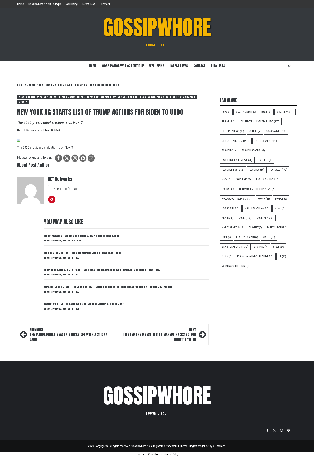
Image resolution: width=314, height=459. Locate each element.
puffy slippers (277, 227)
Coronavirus (276, 131)
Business (229, 121)
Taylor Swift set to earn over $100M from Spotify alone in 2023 (84, 304)
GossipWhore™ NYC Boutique (44, 4)
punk (226, 237)
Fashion (229, 150)
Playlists (218, 65)
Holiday (228, 189)
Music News (265, 217)
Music (245, 217)
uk (282, 256)
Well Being (72, 4)
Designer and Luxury (235, 140)
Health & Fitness (267, 179)
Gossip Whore (54, 240)
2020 (226, 111)
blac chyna (285, 111)
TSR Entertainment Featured (255, 256)
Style (278, 246)
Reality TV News (247, 237)
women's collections (236, 266)
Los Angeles (230, 208)
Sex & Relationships (235, 246)
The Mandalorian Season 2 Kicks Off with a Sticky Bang (68, 334)
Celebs (255, 131)
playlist (255, 227)
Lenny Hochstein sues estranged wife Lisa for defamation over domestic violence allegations (102, 270)
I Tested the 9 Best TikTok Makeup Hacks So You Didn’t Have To (159, 334)
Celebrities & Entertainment (260, 121)
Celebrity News (233, 131)
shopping (261, 246)
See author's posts (66, 189)
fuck (226, 179)
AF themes (219, 446)
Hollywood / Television (237, 198)
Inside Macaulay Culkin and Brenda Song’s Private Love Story (81, 236)
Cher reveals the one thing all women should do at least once (82, 253)
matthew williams (257, 208)
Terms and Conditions (147, 454)
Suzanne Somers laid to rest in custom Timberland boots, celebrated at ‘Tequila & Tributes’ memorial (108, 287)
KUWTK (264, 198)
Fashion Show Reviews (237, 160)
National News (232, 227)
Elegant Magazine (199, 446)
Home (20, 4)
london (281, 198)
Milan (280, 208)
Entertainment (266, 140)
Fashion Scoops (253, 150)
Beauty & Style (246, 111)
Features (256, 169)
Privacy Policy (171, 454)
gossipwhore (157, 27)
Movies (227, 217)
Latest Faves (89, 4)
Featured (265, 160)
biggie (266, 111)
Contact (105, 4)
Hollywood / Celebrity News (257, 189)
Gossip (23, 101)
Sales (269, 237)
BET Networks (29, 130)
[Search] (289, 66)
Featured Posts (232, 169)
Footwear (278, 169)
